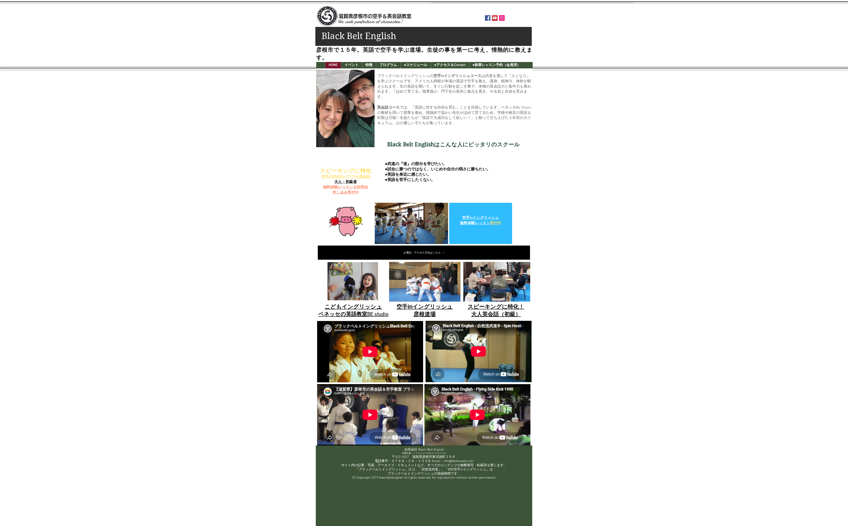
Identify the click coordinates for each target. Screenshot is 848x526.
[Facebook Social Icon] (487, 18)
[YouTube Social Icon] (495, 18)
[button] (351, 65)
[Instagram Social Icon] (502, 18)
